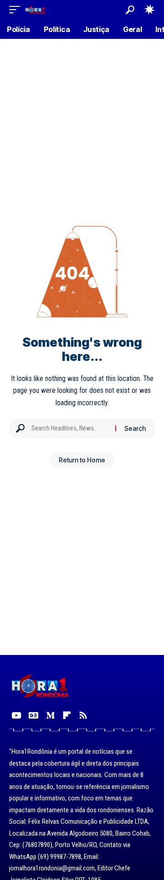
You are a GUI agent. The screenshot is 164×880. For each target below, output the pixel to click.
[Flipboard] (66, 715)
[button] (17, 9)
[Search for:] (70, 429)
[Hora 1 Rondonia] (35, 9)
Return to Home (82, 460)
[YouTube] (16, 715)
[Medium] (50, 715)
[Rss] (83, 715)
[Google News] (33, 715)
